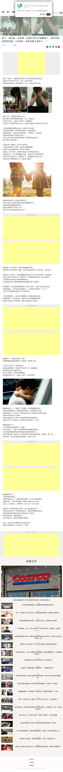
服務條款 (31, 762)
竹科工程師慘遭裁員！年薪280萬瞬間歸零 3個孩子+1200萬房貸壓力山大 (38, 730)
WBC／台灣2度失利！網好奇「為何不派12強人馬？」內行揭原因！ (38, 699)
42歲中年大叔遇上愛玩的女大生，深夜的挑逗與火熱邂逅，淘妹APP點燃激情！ (38, 746)
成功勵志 (14, 12)
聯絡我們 (31, 759)
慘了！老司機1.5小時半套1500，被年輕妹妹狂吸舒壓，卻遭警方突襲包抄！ (38, 612)
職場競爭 (38, 611)
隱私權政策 (31, 765)
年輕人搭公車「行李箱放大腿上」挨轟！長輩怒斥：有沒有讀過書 (38, 715)
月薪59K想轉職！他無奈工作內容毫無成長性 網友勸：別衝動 (38, 723)
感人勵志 (15, 45)
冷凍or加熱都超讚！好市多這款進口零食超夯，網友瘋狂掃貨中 (31, 600)
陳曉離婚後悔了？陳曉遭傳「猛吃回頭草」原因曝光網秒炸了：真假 (38, 691)
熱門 (8, 12)
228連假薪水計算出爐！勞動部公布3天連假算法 (38, 660)
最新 (3, 12)
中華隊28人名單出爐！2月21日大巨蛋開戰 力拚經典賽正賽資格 (38, 644)
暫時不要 (42, 14)
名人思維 (38, 674)
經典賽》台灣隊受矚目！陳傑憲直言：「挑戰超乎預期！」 (38, 668)
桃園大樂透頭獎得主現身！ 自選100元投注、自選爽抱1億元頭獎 (38, 620)
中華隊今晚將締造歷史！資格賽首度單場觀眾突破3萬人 (38, 605)
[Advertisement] (31, 63)
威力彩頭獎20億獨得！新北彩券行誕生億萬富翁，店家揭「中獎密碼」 (38, 683)
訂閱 (48, 14)
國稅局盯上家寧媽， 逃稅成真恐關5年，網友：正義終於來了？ (38, 738)
